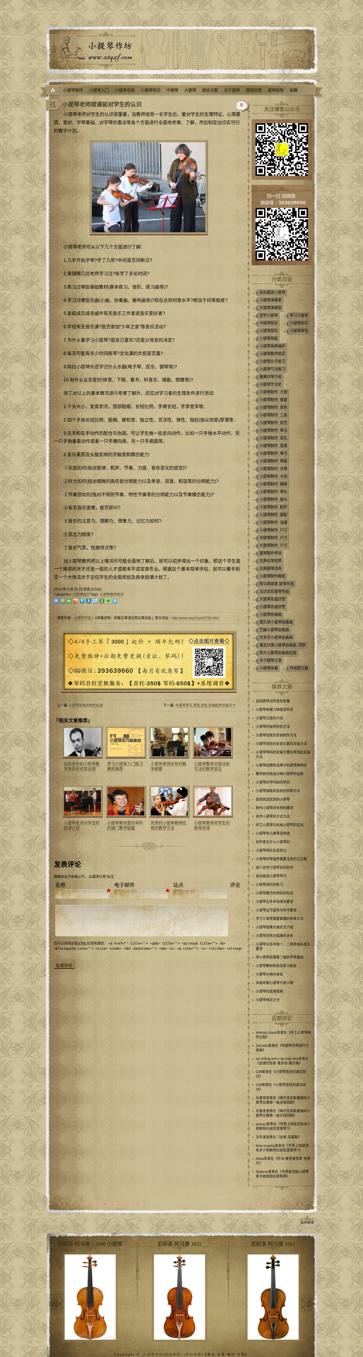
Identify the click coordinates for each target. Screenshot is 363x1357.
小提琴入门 (99, 90)
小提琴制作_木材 (273, 476)
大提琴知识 (299, 323)
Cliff (259, 1072)
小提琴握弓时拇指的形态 (274, 893)
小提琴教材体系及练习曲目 (276, 966)
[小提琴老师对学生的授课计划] (82, 801)
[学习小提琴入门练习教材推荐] (125, 742)
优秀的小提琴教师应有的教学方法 (168, 825)
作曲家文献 (299, 668)
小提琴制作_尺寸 (273, 530)
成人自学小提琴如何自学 (274, 868)
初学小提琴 (268, 315)
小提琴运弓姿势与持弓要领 (276, 910)
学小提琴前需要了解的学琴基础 (279, 957)
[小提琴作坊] (53, 90)
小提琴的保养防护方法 (273, 727)
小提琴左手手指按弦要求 (274, 902)
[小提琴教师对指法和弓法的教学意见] (212, 742)
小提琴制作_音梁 (273, 446)
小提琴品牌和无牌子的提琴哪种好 (281, 765)
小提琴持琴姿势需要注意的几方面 (281, 859)
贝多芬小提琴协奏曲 (276, 637)
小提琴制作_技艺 (273, 423)
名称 (60, 885)
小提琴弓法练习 (272, 369)
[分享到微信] (69, 601)
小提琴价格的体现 (269, 974)
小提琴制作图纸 (272, 576)
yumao (261, 1124)
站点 (178, 885)
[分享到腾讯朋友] (108, 601)
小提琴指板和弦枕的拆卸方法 (278, 791)
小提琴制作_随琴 (273, 484)
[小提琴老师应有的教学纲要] (168, 742)
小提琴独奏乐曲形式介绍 (274, 927)
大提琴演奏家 (270, 308)
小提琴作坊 (82, 618)
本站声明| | (175, 1354)
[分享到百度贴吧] (95, 601)
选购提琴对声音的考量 (273, 701)
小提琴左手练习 (272, 361)
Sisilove (262, 1172)
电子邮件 (124, 885)
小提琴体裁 (268, 668)
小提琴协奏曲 (270, 614)
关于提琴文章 (270, 660)
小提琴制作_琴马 (273, 430)
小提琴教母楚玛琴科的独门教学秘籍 (125, 825)
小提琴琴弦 (299, 331)
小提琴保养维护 (272, 346)
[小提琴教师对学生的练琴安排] (212, 801)
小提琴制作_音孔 (273, 438)
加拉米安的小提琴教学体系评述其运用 (82, 766)
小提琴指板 (268, 338)
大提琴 (190, 90)
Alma (260, 1159)
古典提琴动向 (270, 568)
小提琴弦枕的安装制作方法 (276, 735)
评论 (235, 885)
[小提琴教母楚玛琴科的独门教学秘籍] (125, 801)
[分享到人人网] (88, 601)
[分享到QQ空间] (62, 601)
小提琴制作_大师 (273, 392)
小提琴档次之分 (268, 1000)
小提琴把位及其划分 (271, 851)
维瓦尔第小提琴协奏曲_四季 (282, 645)
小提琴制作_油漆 (273, 522)
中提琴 (172, 90)
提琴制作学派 (270, 553)
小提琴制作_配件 (273, 507)
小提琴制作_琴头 (273, 492)
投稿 (293, 90)
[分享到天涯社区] (115, 601)
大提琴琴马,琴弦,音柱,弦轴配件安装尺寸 (205, 705)
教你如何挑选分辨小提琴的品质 (279, 774)
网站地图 (194, 1354)
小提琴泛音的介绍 (269, 718)
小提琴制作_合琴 (273, 469)
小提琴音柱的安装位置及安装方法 (281, 744)
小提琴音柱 (268, 331)
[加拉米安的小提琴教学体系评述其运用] (82, 742)
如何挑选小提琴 (272, 292)
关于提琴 (232, 90)
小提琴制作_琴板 (273, 461)
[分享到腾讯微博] (82, 601)
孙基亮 (261, 1098)
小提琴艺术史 (270, 384)
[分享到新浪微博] (75, 601)
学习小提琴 (299, 315)
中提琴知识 (268, 323)
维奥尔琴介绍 (270, 377)
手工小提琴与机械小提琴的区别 (279, 825)
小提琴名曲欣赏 (272, 607)
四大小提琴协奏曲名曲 (277, 653)
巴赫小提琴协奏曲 (274, 630)
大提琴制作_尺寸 (273, 545)
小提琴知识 (151, 90)
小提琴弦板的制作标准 (86, 705)
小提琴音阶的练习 (269, 885)
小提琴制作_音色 (273, 407)
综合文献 (210, 90)
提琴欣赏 (254, 90)
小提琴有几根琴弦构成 (273, 834)
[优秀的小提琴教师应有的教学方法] (168, 801)
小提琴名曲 (125, 90)
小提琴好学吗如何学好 (273, 782)
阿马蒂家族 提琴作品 (276, 584)
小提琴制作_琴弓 (273, 453)
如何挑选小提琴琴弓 (271, 876)
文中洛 (261, 1137)
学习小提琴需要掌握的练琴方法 (279, 919)
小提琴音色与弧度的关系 (274, 936)
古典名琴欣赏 (270, 561)
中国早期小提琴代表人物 (274, 983)
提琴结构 (276, 90)
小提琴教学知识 (111, 594)
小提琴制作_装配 (273, 515)
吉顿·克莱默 (289, 1137)
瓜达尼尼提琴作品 (274, 591)
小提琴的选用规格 (269, 991)
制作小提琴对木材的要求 (274, 808)
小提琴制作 (73, 90)
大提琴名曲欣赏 (272, 599)
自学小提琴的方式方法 (273, 817)
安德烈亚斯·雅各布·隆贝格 (279, 1063)
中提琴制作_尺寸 (273, 538)
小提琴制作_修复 (273, 400)
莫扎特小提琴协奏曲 (276, 622)
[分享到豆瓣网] (102, 601)
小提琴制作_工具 (273, 415)
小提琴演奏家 (270, 300)
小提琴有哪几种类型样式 (274, 710)
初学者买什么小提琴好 (273, 842)
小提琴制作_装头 (273, 499)
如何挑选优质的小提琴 (273, 799)
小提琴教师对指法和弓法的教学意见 (212, 766)
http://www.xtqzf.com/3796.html (195, 618)
